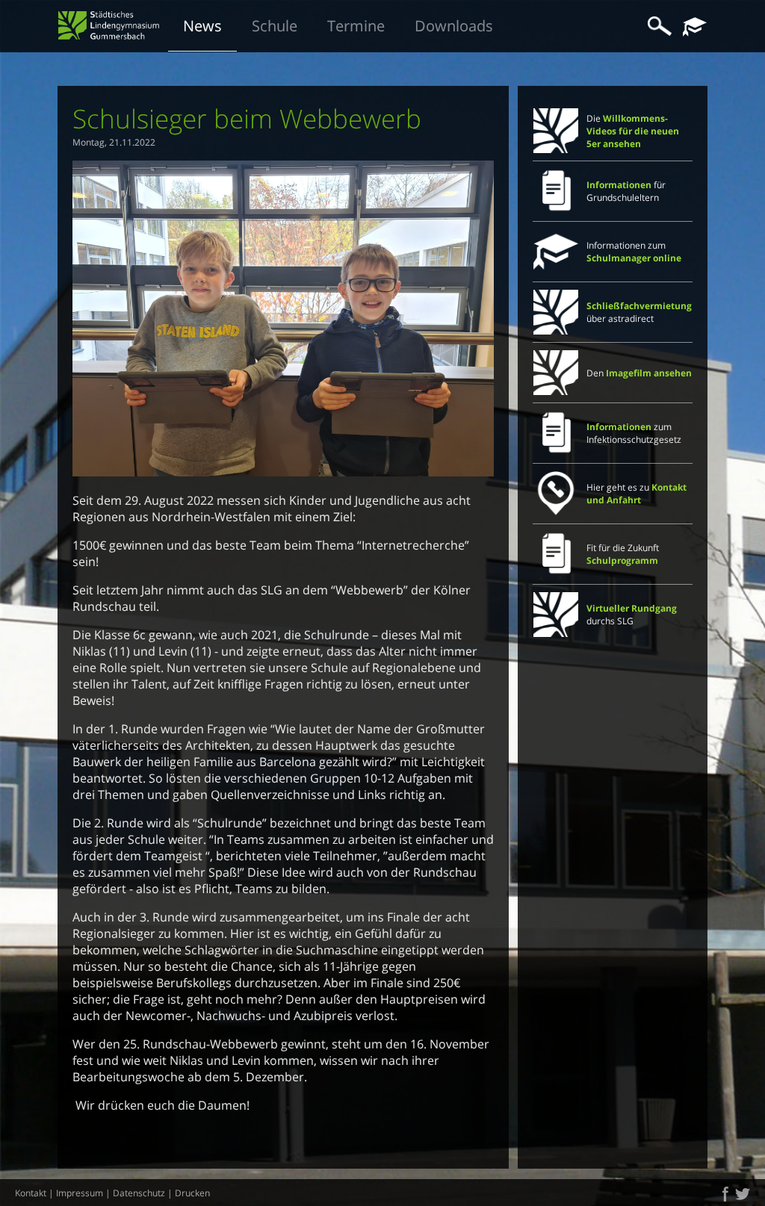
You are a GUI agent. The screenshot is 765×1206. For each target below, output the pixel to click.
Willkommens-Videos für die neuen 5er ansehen (632, 131)
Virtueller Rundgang (631, 608)
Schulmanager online (633, 258)
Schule (274, 26)
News (202, 26)
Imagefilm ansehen (649, 373)
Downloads (454, 26)
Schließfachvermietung (639, 305)
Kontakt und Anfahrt (636, 493)
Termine (356, 26)
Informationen (618, 184)
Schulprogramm (622, 560)
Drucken (192, 1193)
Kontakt (30, 1193)
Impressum (79, 1193)
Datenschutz (139, 1193)
